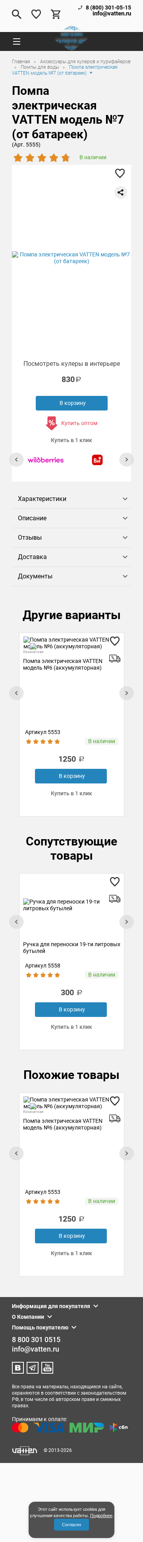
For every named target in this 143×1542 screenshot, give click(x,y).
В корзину (73, 403)
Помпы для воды (40, 67)
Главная (21, 61)
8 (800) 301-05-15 (108, 7)
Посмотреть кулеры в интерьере (71, 363)
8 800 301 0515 (36, 1339)
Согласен (71, 1524)
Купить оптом (79, 423)
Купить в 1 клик (71, 440)
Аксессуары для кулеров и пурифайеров (85, 61)
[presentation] (16, 460)
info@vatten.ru (112, 13)
